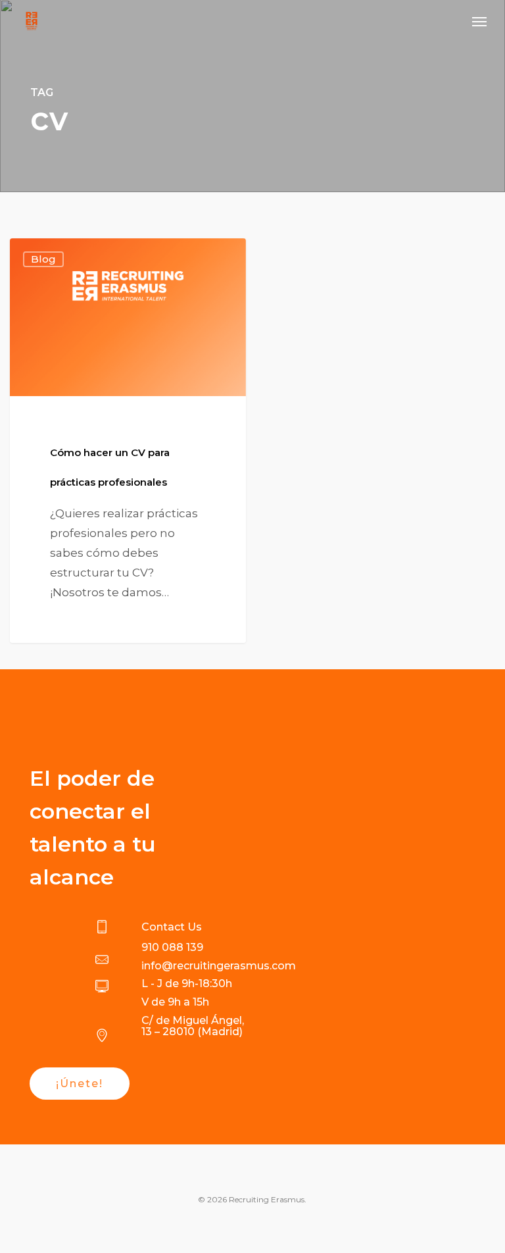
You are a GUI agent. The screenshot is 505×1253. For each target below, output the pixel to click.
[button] (479, 21)
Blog (43, 259)
